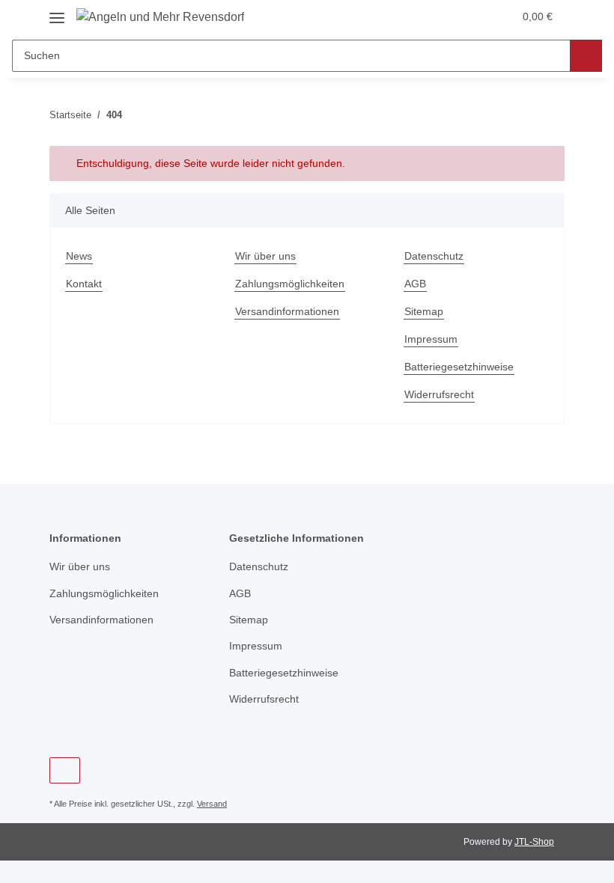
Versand (212, 803)
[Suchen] (586, 56)
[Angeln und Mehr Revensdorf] (160, 17)
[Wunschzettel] (473, 16)
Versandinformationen (287, 311)
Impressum (431, 339)
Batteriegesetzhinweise (459, 367)
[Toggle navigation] (56, 12)
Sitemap (423, 311)
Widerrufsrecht (439, 394)
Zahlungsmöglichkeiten (289, 284)
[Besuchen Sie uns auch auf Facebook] (64, 770)
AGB (415, 284)
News (79, 256)
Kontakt (84, 284)
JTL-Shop (534, 842)
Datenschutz (433, 256)
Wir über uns (265, 256)
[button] (442, 16)
